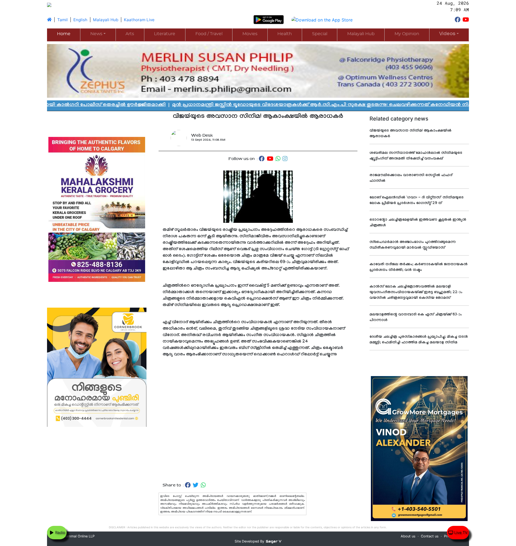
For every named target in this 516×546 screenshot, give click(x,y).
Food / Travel (209, 34)
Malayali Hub (105, 19)
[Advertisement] (258, 420)
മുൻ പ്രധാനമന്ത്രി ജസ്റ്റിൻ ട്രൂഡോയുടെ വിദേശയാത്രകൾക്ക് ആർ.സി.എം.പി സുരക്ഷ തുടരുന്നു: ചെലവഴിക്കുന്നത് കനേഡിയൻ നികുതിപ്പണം (289, 105)
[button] (449, 34)
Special (319, 34)
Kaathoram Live (139, 19)
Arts (130, 34)
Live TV (460, 532)
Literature (164, 34)
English (80, 19)
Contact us (430, 536)
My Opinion (407, 34)
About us (408, 536)
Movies (249, 34)
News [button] (96, 34)
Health (284, 34)
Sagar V (273, 541)
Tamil (62, 19)
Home (63, 34)
